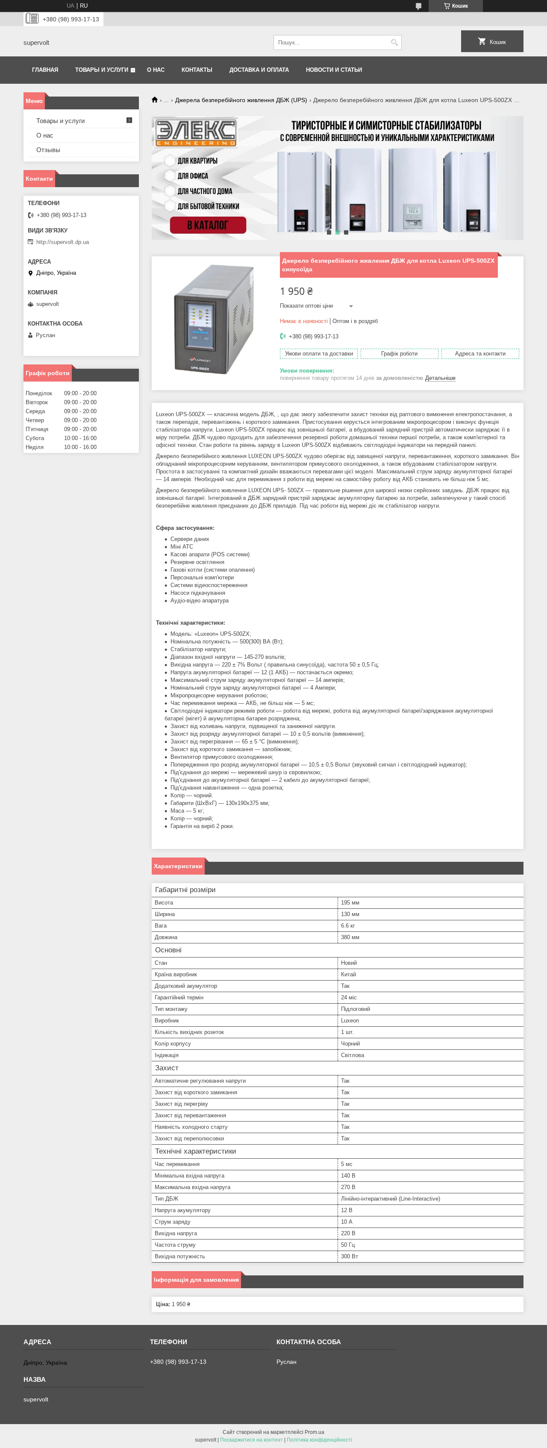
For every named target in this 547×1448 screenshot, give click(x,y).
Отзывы (48, 149)
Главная (45, 70)
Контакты (197, 70)
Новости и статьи (334, 70)
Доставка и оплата (259, 70)
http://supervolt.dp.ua (62, 242)
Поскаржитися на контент (251, 1440)
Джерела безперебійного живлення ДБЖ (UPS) (241, 100)
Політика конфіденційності (319, 1440)
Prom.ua (314, 1432)
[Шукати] (394, 42)
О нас (156, 70)
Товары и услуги (101, 70)
